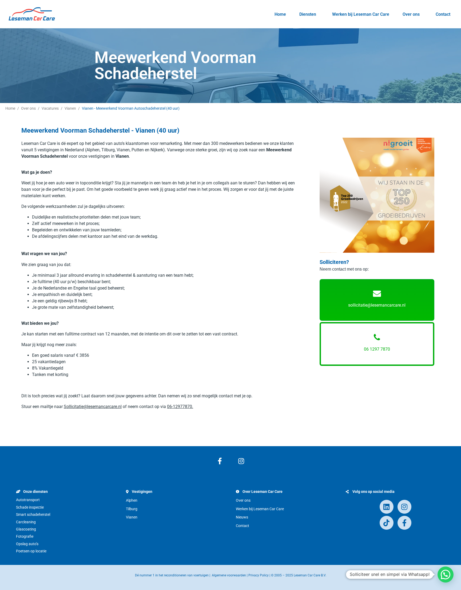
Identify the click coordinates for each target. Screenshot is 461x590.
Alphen (131, 500)
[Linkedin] (387, 507)
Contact (443, 14)
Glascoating (26, 529)
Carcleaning (26, 522)
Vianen (131, 517)
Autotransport (28, 500)
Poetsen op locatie (31, 551)
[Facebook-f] (219, 461)
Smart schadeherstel (33, 514)
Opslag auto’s (27, 544)
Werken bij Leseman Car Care (360, 14)
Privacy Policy (258, 575)
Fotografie (24, 536)
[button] (446, 575)
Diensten (307, 14)
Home (280, 14)
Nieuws (242, 517)
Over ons (411, 14)
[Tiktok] (387, 523)
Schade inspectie (30, 507)
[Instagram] (241, 461)
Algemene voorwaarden (229, 575)
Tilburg (131, 509)
